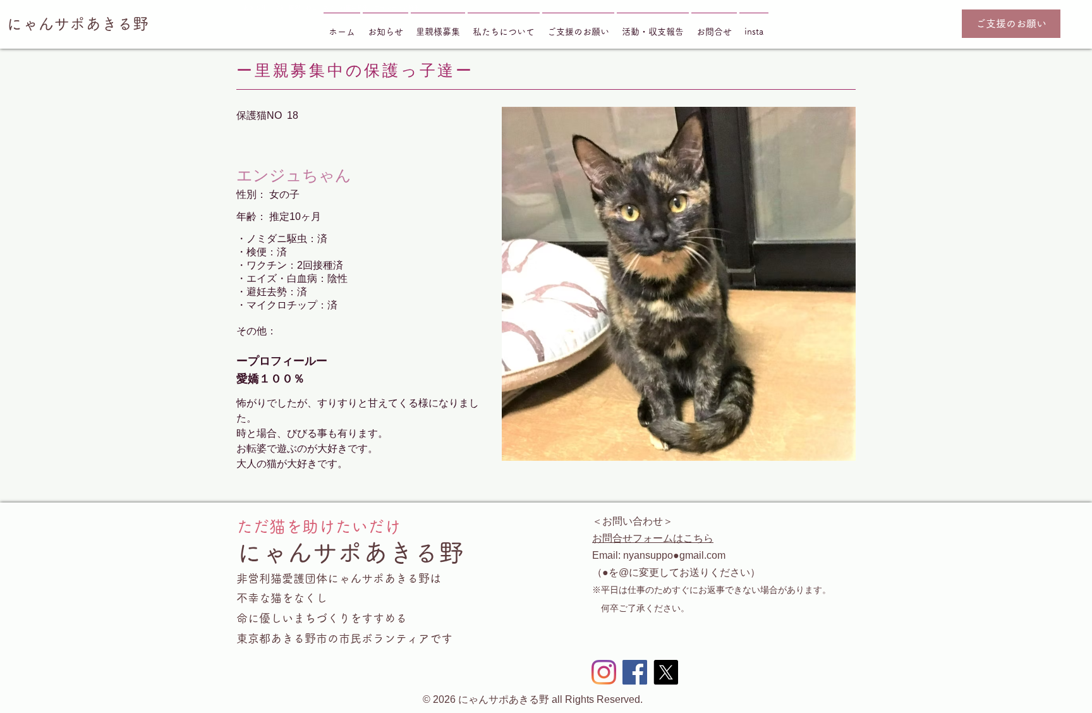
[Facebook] (634, 672)
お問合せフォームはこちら (652, 538)
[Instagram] (604, 672)
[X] (665, 672)
